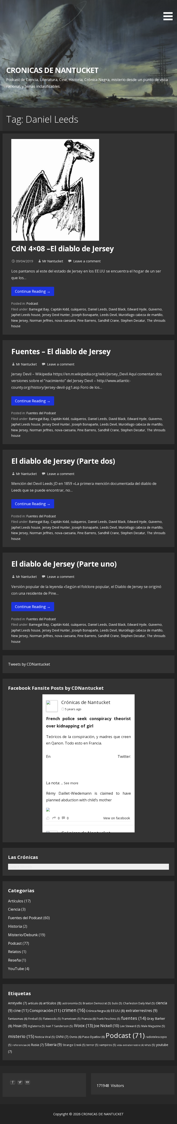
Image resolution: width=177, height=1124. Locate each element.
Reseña (14, 960)
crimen (73, 1010)
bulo (117, 1003)
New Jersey (19, 320)
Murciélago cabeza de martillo (140, 315)
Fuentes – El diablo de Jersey (61, 351)
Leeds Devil (108, 315)
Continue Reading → (32, 291)
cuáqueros (78, 309)
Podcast (32, 303)
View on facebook (116, 818)
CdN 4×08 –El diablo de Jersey (62, 248)
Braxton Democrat (97, 1003)
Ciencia (14, 909)
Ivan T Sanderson (59, 1026)
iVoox (83, 1025)
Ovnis (75, 1037)
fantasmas (17, 1019)
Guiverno (155, 309)
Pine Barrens (86, 320)
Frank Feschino (108, 1019)
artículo (35, 1003)
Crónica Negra (98, 1011)
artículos (52, 1003)
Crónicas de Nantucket (85, 702)
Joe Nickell (106, 1025)
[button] (169, 11)
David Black (117, 309)
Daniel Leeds (97, 309)
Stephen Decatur (133, 320)
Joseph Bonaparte (85, 315)
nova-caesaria (65, 320)
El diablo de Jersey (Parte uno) (64, 564)
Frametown (71, 1019)
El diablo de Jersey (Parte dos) (63, 461)
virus (150, 1045)
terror (92, 1045)
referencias (21, 1045)
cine (21, 1010)
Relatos (14, 951)
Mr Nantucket (52, 261)
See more (71, 783)
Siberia (53, 1044)
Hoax (20, 1025)
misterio (21, 1036)
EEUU (118, 1010)
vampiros (107, 1045)
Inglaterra (36, 1026)
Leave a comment (87, 261)
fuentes (133, 1018)
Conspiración (45, 1010)
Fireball (35, 1019)
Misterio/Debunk (23, 934)
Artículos (15, 901)
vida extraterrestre (130, 1045)
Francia (89, 1019)
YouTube (16, 968)
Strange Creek (74, 1045)
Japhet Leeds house (25, 315)
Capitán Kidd (60, 309)
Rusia (37, 1045)
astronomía (72, 1003)
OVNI (62, 1036)
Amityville (17, 1003)
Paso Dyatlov (93, 1037)
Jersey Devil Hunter (56, 315)
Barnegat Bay (39, 309)
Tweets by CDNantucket (29, 664)
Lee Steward (130, 1026)
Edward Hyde (137, 309)
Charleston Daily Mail (139, 1003)
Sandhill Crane (108, 320)
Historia (15, 926)
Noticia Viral (45, 1037)
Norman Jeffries (41, 320)
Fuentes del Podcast (41, 413)
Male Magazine (153, 1026)
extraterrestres (141, 1010)
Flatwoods (52, 1019)
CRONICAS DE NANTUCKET (52, 70)
